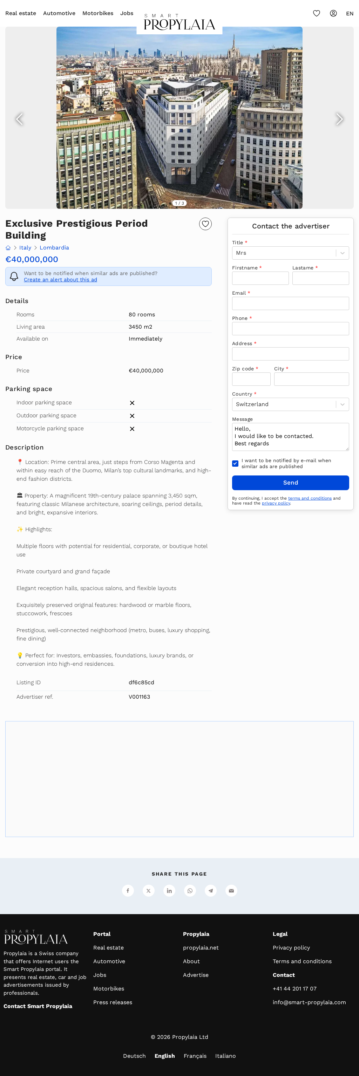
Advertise (196, 975)
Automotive (59, 13)
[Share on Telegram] (211, 891)
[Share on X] (149, 891)
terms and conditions (310, 498)
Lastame (302, 267)
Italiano (225, 1056)
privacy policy (276, 503)
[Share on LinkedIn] (169, 891)
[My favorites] (316, 13)
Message (242, 419)
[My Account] (333, 13)
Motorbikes (97, 13)
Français (195, 1056)
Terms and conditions (302, 961)
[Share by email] (231, 891)
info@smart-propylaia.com (309, 1002)
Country (242, 394)
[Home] (180, 24)
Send (290, 482)
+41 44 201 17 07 (295, 988)
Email (239, 293)
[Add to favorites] (205, 224)
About (191, 961)
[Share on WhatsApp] (190, 891)
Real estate (20, 13)
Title (237, 242)
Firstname (245, 267)
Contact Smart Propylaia (38, 1006)
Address (242, 343)
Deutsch (134, 1056)
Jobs (126, 13)
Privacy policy (291, 947)
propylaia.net (201, 947)
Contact (284, 975)
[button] (179, 118)
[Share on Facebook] (128, 891)
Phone (240, 318)
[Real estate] (8, 248)
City (279, 368)
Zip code (243, 368)
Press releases (112, 1002)
